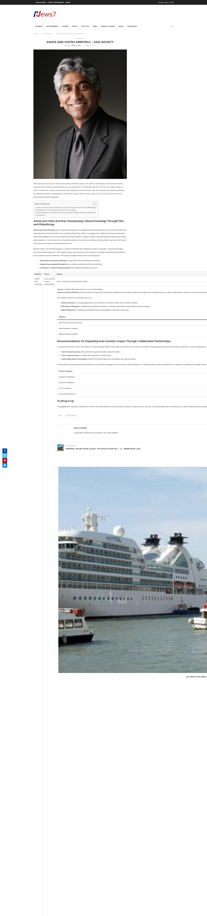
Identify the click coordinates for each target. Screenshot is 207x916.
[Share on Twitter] (4, 455)
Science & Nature (108, 26)
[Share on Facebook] (4, 450)
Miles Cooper (76, 45)
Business (39, 26)
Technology (132, 26)
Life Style (85, 26)
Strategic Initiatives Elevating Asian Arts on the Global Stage (56, 210)
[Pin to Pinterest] (4, 460)
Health (75, 26)
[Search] (172, 26)
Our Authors (41, 2)
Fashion (65, 26)
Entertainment (52, 26)
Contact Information (56, 2)
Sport (121, 26)
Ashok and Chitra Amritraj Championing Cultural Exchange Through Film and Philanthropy (66, 207)
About (68, 2)
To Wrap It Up (40, 215)
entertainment (71, 415)
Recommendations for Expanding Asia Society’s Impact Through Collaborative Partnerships (66, 212)
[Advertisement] (130, 13)
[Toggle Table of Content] (93, 204)
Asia (60, 415)
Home (35, 34)
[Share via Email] (4, 465)
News (95, 26)
